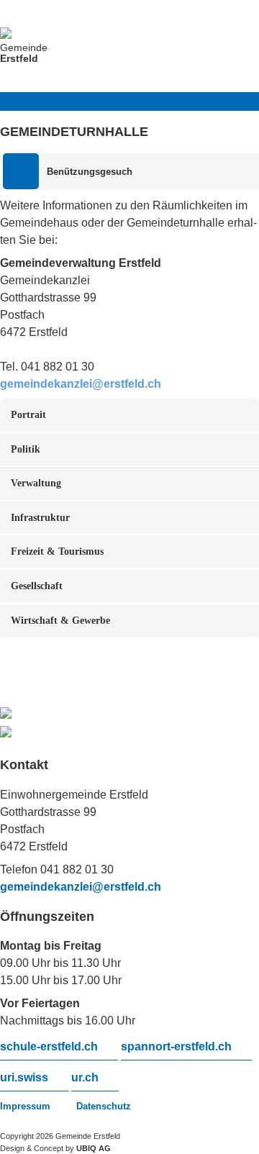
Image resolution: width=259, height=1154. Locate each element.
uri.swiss (24, 1077)
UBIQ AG (93, 1148)
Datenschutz (103, 1106)
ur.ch (85, 1077)
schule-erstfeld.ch (49, 1047)
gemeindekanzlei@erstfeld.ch (80, 887)
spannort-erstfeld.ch (176, 1047)
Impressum (25, 1106)
